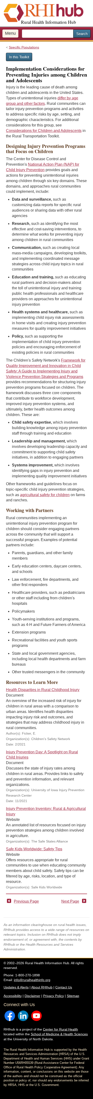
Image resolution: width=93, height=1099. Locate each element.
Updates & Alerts (16, 987)
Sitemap (73, 996)
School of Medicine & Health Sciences (59, 1034)
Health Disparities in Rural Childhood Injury (42, 690)
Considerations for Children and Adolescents (44, 131)
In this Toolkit (19, 57)
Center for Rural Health (60, 1029)
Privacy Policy (53, 996)
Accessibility (13, 996)
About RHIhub (41, 987)
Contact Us (63, 987)
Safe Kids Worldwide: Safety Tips (34, 849)
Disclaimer (32, 996)
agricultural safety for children (45, 495)
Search (82, 34)
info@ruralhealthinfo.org (32, 980)
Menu (10, 33)
